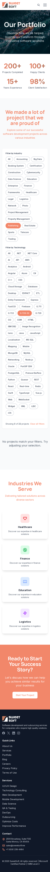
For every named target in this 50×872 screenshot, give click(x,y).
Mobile (26, 346)
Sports (11, 232)
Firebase (26, 306)
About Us (7, 746)
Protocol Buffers (33, 373)
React (11, 386)
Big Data (38, 159)
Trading (12, 239)
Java (21, 333)
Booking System (16, 166)
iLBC (33, 406)
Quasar (24, 379)
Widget (11, 406)
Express (34, 300)
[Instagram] (18, 733)
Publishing (13, 225)
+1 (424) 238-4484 (15, 849)
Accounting (22, 159)
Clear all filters (37, 424)
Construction (14, 172)
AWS (27, 260)
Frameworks (14, 192)
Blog (4, 759)
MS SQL (30, 340)
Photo (25, 205)
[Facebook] (3, 733)
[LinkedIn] (13, 733)
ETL (38, 293)
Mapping (12, 346)
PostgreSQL (13, 373)
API (17, 260)
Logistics (24, 199)
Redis (38, 386)
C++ (10, 280)
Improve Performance (14, 825)
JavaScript (35, 333)
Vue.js (39, 393)
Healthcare (31, 192)
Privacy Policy (9, 768)
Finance (28, 186)
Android (27, 266)
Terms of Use (9, 772)
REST (36, 379)
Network (12, 205)
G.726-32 (24, 313)
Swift (10, 393)
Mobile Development (13, 799)
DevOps (6, 812)
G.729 (38, 313)
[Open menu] (45, 5)
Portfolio (6, 755)
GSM (19, 320)
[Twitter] (8, 733)
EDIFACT (26, 293)
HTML (31, 320)
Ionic (10, 333)
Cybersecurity (33, 172)
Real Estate (29, 225)
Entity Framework (16, 300)
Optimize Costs (10, 821)
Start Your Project (25, 695)
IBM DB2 (12, 326)
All (9, 159)
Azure (24, 273)
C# (34, 273)
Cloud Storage (15, 286)
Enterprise (13, 186)
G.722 (11, 313)
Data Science (14, 179)
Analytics (12, 266)
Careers (6, 763)
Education (32, 179)
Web (10, 399)
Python (11, 379)
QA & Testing (9, 808)
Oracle (11, 366)
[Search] (38, 4)
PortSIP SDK (26, 366)
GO (9, 320)
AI (9, 260)
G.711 (38, 306)
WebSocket (23, 399)
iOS (9, 413)
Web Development (12, 794)
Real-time (24, 386)
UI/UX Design (9, 786)
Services (6, 750)
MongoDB (13, 353)
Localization (14, 340)
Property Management (19, 219)
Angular (12, 273)
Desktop (12, 293)
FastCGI (12, 306)
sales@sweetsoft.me (15, 845)
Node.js (29, 359)
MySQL (27, 353)
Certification (36, 166)
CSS (20, 280)
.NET (19, 253)
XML (23, 406)
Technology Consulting (14, 790)
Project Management (18, 212)
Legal (10, 199)
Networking (13, 359)
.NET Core (32, 253)
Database (33, 286)
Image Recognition (31, 326)
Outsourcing (8, 817)
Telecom (24, 232)
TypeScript (24, 393)
